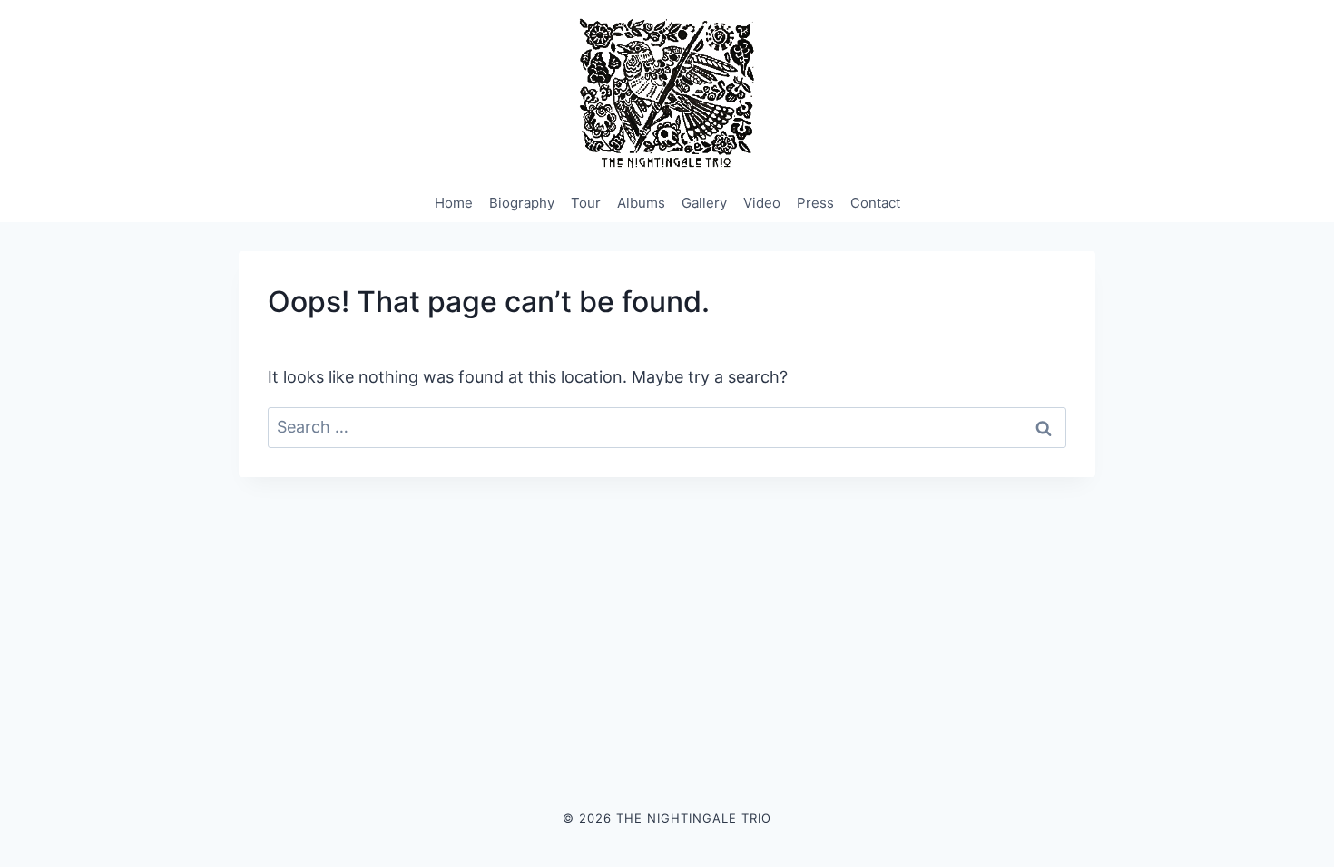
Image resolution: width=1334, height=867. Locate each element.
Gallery (704, 202)
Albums (641, 202)
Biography (521, 202)
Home (454, 202)
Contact (875, 202)
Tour (586, 202)
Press (815, 202)
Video (761, 202)
